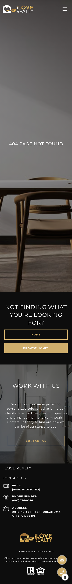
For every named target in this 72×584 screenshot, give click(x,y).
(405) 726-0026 (22, 500)
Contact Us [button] (36, 441)
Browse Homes (36, 348)
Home (36, 334)
